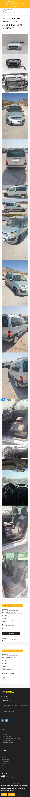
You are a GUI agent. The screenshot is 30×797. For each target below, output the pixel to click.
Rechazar (11, 794)
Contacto (4, 763)
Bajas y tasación (6, 761)
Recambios (4, 755)
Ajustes (18, 794)
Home (3, 753)
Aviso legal (4, 734)
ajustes (12, 790)
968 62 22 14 (7, 11)
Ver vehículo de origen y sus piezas (13, 605)
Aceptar (4, 794)
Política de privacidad (7, 732)
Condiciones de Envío (7, 740)
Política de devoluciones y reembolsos (11, 738)
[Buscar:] (13, 12)
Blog (3, 765)
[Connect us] (2, 720)
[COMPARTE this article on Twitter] (12, 639)
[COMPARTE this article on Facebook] (9, 639)
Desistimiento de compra (8, 742)
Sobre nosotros (5, 759)
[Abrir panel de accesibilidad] (3, 399)
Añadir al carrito (11, 633)
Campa (3, 757)
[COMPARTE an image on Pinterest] (15, 639)
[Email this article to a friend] (17, 639)
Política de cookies (6, 736)
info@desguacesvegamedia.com (10, 703)
